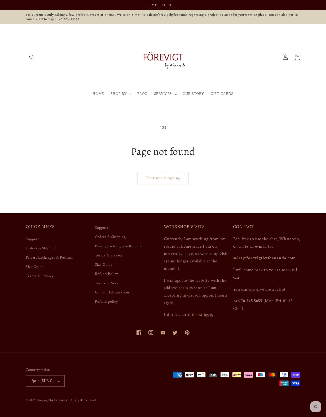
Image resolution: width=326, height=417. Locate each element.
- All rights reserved (82, 400)
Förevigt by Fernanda (52, 400)
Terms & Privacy (39, 276)
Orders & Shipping (41, 248)
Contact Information (112, 292)
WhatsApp (289, 239)
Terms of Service (109, 283)
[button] (32, 57)
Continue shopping (163, 178)
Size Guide (34, 266)
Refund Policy (106, 273)
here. (208, 314)
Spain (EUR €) (43, 381)
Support (32, 239)
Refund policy (106, 301)
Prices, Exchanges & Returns (49, 257)
